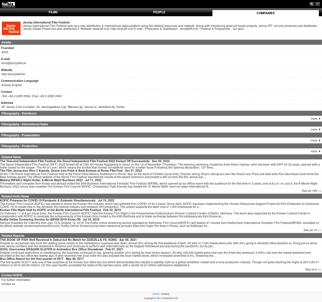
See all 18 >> (312, 230)
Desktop (165, 293)
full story (238, 28)
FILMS (53, 12)
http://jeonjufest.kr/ (13, 74)
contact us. (8, 284)
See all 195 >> (311, 190)
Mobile (156, 293)
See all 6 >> (313, 269)
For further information (16, 280)
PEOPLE (159, 12)
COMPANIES (266, 13)
